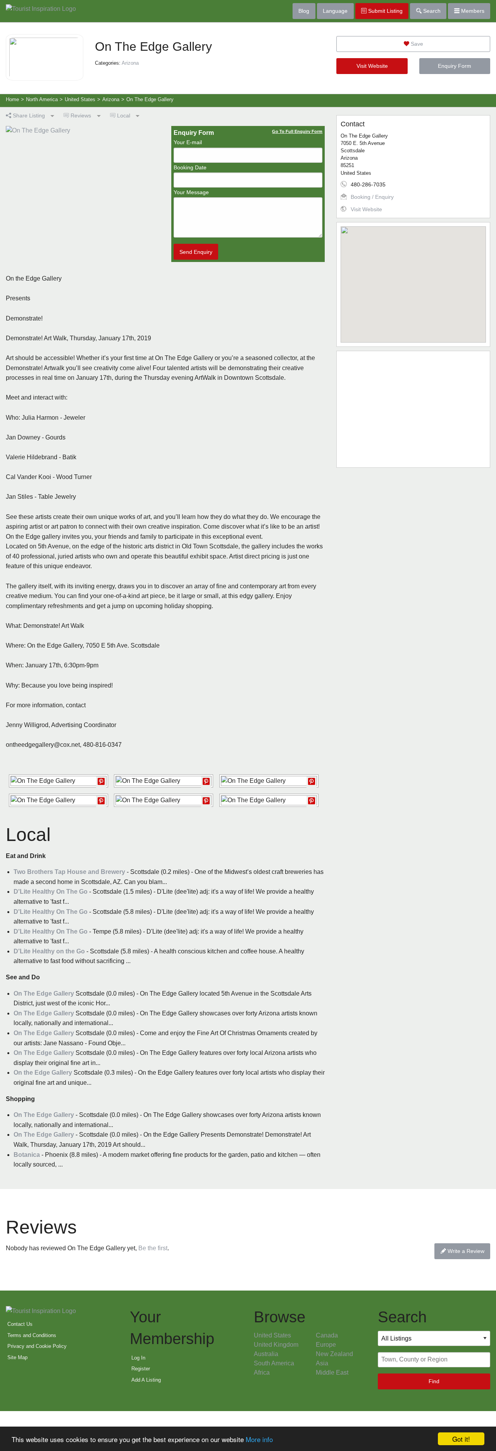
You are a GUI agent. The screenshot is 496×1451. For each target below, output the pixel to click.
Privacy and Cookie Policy (37, 1346)
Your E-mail (188, 142)
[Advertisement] (413, 409)
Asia (322, 1363)
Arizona (130, 63)
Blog (303, 11)
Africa (262, 1372)
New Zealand (334, 1354)
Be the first (152, 1248)
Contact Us (20, 1324)
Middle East (332, 1372)
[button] (413, 279)
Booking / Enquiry (372, 197)
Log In (138, 1358)
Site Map (17, 1357)
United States (272, 1335)
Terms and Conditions (31, 1335)
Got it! (461, 1439)
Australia (266, 1354)
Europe (326, 1344)
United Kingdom (276, 1344)
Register (140, 1369)
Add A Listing (146, 1380)
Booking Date (190, 167)
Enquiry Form (454, 66)
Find (434, 1381)
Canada (327, 1335)
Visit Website (372, 66)
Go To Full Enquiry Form (297, 131)
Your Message (191, 192)
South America (274, 1363)
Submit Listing (385, 11)
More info (259, 1439)
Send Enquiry (195, 252)
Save (416, 44)
